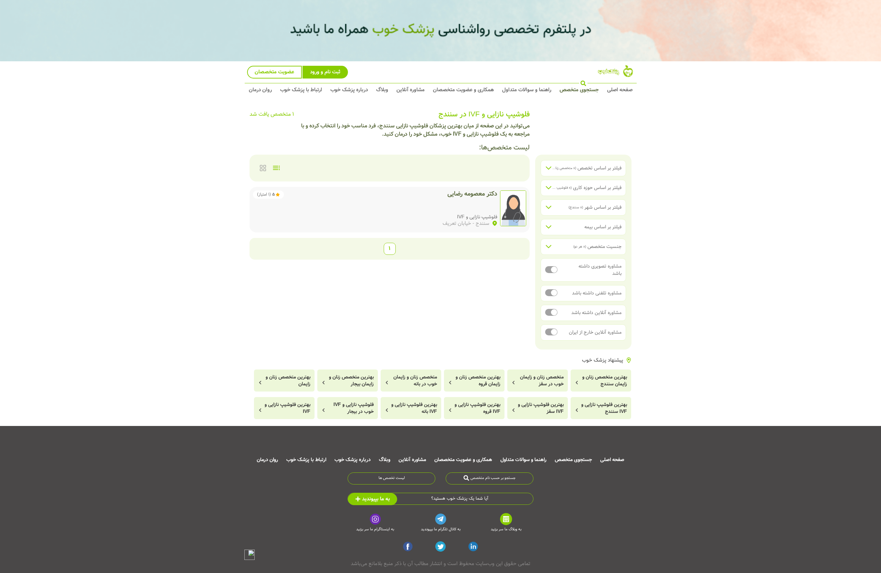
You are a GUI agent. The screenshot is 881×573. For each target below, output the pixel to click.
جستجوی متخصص (579, 90)
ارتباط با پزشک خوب (301, 90)
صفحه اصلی (620, 90)
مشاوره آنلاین (410, 90)
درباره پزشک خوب (349, 90)
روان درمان (260, 90)
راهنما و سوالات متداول (526, 90)
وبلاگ (382, 90)
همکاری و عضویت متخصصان (463, 90)
